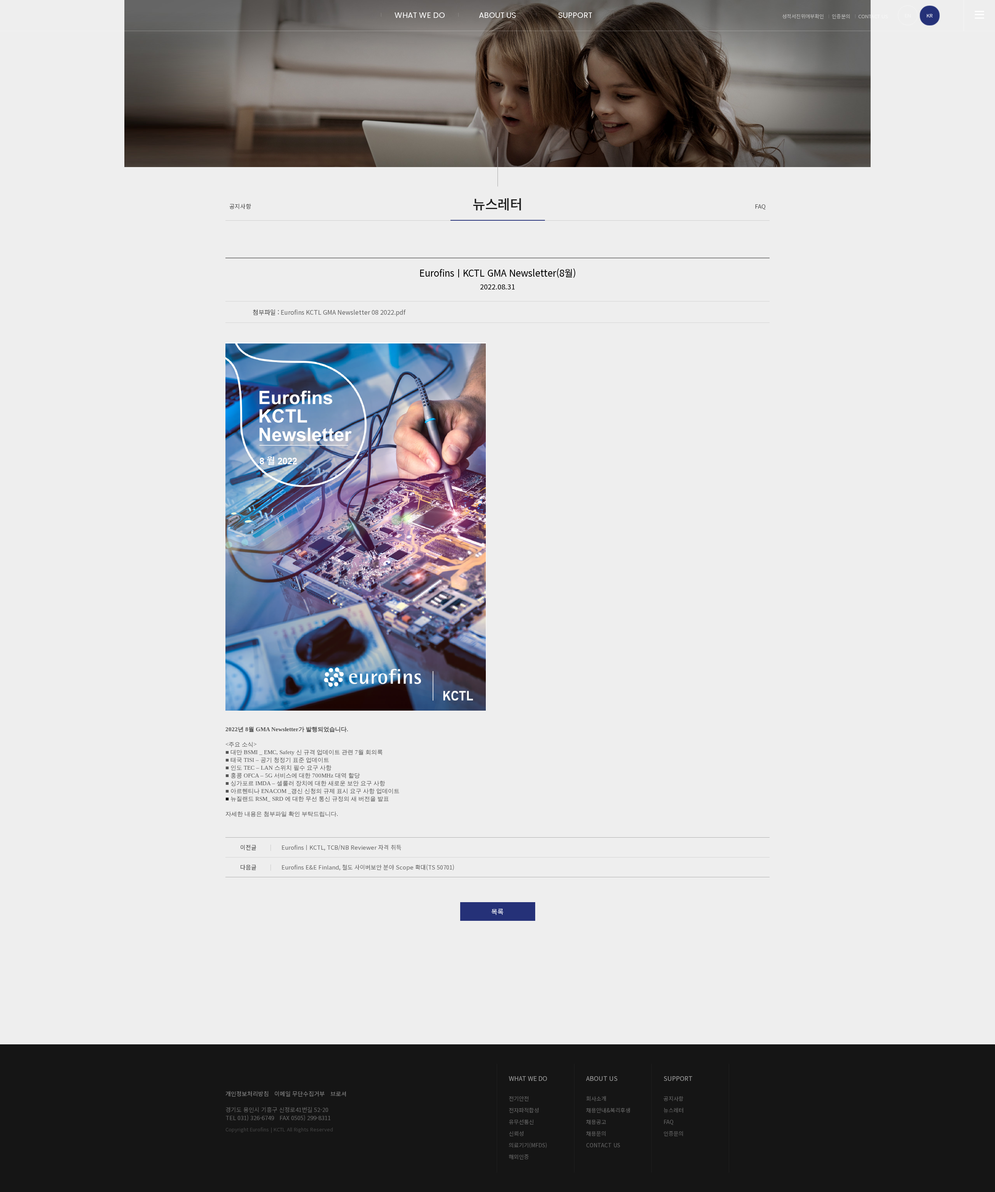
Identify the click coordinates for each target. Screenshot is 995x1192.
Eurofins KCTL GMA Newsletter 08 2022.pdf (343, 312)
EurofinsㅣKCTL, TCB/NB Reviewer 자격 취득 (341, 847)
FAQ (760, 206)
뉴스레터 (673, 1110)
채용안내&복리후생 (608, 1110)
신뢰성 (516, 1133)
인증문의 (841, 16)
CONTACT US (873, 16)
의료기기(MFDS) (528, 1145)
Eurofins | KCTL (81, 15)
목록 (497, 911)
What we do (420, 15)
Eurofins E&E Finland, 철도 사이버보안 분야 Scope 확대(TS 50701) (367, 867)
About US (497, 15)
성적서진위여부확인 (803, 16)
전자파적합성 (524, 1110)
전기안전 (519, 1098)
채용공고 (596, 1122)
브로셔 (338, 1093)
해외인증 (519, 1157)
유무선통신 (521, 1122)
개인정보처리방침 (247, 1093)
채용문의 (596, 1133)
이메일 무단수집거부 (299, 1093)
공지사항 (240, 206)
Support (575, 15)
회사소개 (596, 1098)
